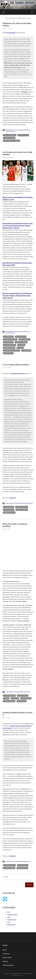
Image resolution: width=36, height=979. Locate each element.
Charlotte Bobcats (10, 339)
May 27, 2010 (6, 529)
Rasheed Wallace (9, 512)
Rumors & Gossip (10, 131)
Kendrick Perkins (9, 138)
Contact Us (6, 954)
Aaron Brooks (8, 336)
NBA (25, 130)
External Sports (9, 130)
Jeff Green (21, 345)
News (28, 130)
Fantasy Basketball (19, 130)
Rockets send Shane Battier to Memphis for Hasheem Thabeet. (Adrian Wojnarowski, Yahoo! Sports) (17, 295)
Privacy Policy (7, 957)
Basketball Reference (18, 373)
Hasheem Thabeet (21, 342)
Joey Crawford (26, 698)
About (4, 950)
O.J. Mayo (20, 347)
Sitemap (5, 961)
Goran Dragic (8, 342)
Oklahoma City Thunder (11, 140)
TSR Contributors (8, 965)
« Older (5, 876)
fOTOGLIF (13, 498)
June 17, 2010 (6, 367)
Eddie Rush (15, 698)
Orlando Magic (22, 868)
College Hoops (11, 919)
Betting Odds (11, 925)
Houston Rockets (10, 345)
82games (25, 92)
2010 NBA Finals (8, 507)
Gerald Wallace (25, 339)
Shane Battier (8, 353)
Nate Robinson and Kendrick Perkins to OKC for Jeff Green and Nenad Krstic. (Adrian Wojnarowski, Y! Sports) (17, 225)
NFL (8, 912)
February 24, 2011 (8, 157)
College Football (12, 914)
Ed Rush (6, 698)
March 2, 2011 (7, 28)
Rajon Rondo (22, 701)
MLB (8, 922)
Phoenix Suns (26, 350)
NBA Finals (30, 503)
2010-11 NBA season (10, 135)
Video (28, 691)
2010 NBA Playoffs (21, 507)
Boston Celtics (23, 135)
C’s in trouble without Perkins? (15, 364)
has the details (10, 32)
